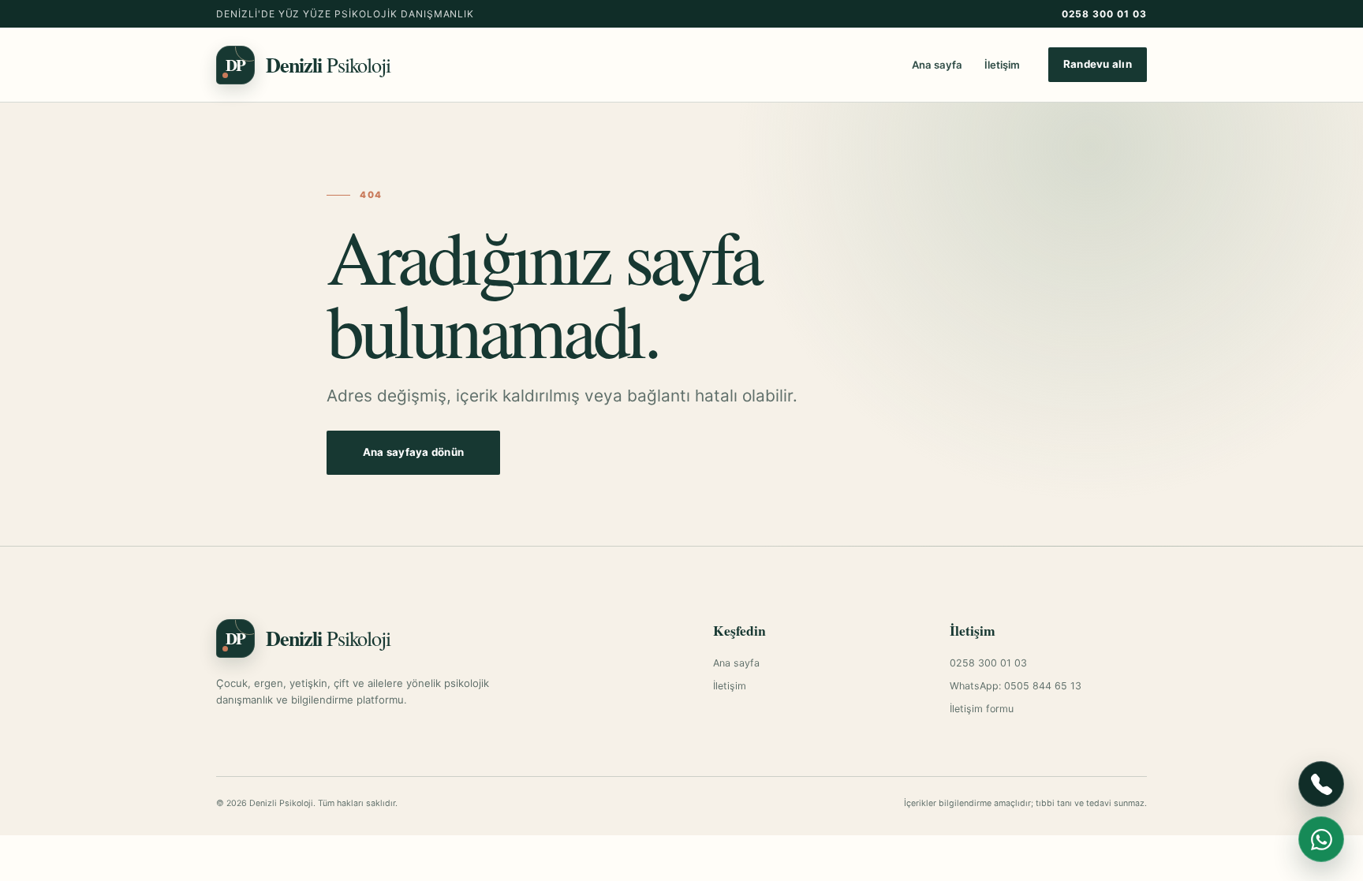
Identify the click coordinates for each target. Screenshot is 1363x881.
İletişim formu (982, 709)
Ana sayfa (937, 64)
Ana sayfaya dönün (414, 452)
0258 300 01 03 (1104, 14)
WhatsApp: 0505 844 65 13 (1015, 686)
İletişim (1002, 64)
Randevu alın (1097, 64)
